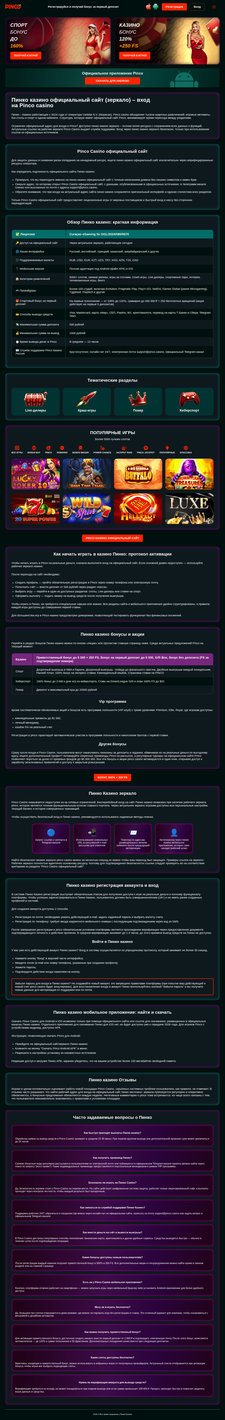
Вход (197, 6)
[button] (219, 1407)
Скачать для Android (112, 80)
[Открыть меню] (214, 7)
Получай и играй (26, 55)
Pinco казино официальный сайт (112, 538)
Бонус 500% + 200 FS (112, 777)
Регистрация (174, 6)
